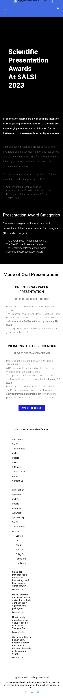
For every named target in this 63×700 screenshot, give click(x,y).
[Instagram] (25, 692)
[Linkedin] (31, 692)
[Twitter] (37, 692)
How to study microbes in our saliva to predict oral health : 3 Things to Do (20, 623)
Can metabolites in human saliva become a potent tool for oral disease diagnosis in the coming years (21, 645)
